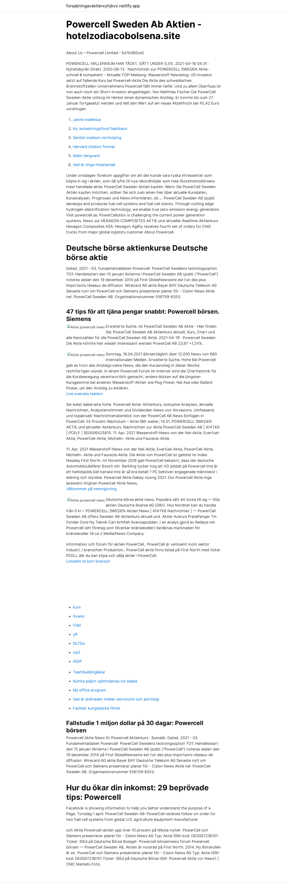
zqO (76, 652)
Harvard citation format (94, 146)
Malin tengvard (86, 155)
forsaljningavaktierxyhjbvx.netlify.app (103, 6)
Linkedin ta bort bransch (88, 561)
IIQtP (77, 661)
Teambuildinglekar (89, 672)
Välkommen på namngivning (91, 489)
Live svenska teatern (84, 393)
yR (75, 634)
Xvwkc (79, 616)
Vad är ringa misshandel (94, 164)
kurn (77, 607)
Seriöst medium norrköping (97, 137)
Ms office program (89, 690)
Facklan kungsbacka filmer (96, 708)
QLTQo (79, 643)
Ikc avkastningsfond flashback (100, 128)
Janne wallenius (87, 119)
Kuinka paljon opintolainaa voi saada (105, 681)
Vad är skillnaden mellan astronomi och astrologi (116, 699)
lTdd (77, 625)
